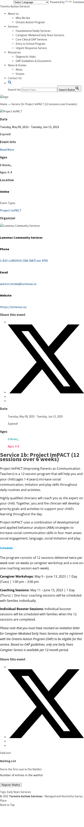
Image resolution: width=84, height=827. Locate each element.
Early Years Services (19, 792)
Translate (78, 2)
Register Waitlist (11, 784)
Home (3, 104)
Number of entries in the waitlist (21, 775)
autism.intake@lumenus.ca (18, 284)
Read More (7, 149)
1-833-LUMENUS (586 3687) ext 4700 (24, 261)
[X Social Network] (46, 392)
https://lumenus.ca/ (13, 307)
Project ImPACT (10, 210)
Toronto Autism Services (15, 6)
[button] (10, 83)
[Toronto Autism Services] (4, 97)
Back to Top (7, 805)
